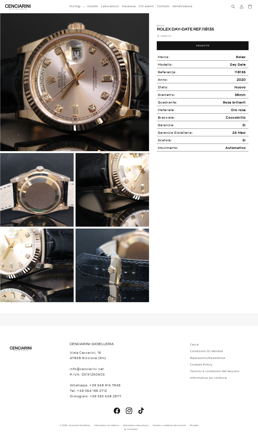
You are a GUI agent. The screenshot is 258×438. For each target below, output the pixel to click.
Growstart (132, 429)
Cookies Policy (201, 364)
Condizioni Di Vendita (206, 351)
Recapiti (194, 425)
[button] (77, 6)
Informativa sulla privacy (136, 425)
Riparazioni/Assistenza (207, 358)
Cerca (194, 344)
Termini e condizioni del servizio (214, 371)
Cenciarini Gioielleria (79, 425)
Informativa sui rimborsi (208, 378)
